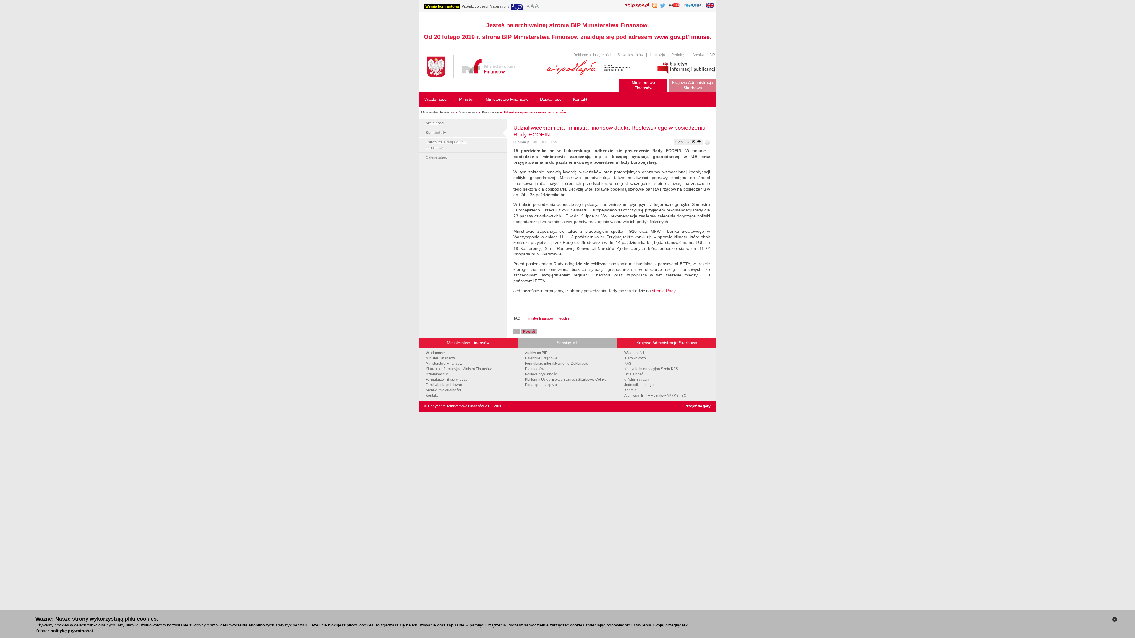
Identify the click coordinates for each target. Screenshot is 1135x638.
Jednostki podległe (639, 385)
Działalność (633, 374)
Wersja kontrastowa (442, 6)
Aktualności (435, 123)
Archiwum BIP (704, 55)
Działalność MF (438, 374)
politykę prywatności (72, 630)
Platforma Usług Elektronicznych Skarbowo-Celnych (567, 379)
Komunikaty (490, 112)
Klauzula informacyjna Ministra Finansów (459, 369)
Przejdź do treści (475, 6)
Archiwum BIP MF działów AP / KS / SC (655, 395)
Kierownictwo (635, 358)
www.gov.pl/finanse (682, 37)
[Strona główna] (484, 67)
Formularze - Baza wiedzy (446, 379)
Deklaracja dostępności (592, 55)
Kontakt (432, 395)
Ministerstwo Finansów (437, 112)
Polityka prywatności (541, 374)
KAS (627, 364)
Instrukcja (657, 55)
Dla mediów (534, 369)
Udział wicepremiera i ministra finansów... (536, 112)
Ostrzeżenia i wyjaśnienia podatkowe (446, 145)
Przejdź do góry (698, 406)
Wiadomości (468, 112)
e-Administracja (636, 379)
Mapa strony (500, 6)
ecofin (564, 318)
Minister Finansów (440, 358)
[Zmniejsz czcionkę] (699, 142)
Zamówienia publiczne (444, 385)
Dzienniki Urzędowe (541, 358)
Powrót (529, 331)
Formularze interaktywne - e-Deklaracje (556, 364)
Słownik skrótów (630, 55)
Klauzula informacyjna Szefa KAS (651, 369)
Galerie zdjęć (436, 157)
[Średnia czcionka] (532, 7)
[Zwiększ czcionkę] (693, 142)
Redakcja (679, 55)
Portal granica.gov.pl (541, 385)
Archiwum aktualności (443, 390)
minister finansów (540, 318)
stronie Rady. (664, 290)
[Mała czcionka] (527, 7)
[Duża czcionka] (537, 7)
